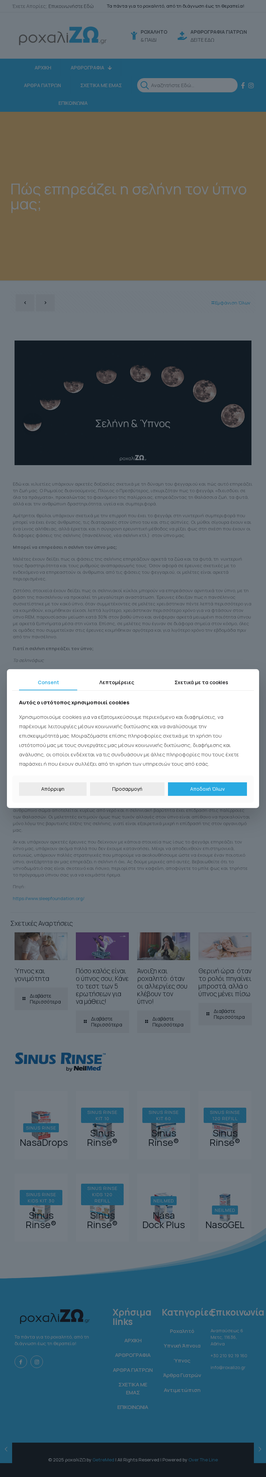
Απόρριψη (52, 789)
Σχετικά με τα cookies (201, 682)
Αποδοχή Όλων (207, 789)
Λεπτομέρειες (116, 682)
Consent (48, 682)
